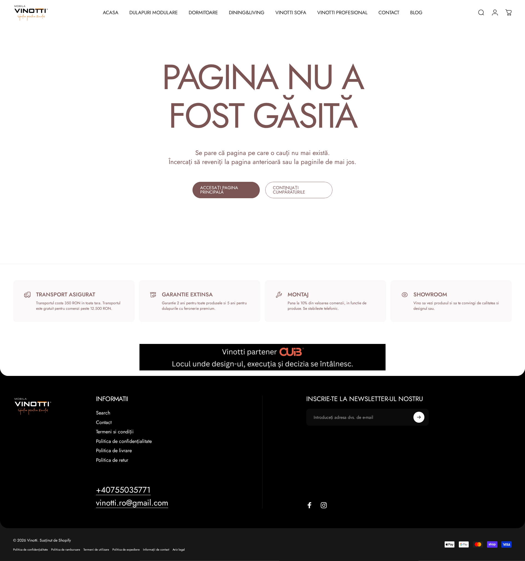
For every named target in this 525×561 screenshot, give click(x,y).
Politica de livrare (114, 451)
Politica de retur (112, 460)
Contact (104, 422)
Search (103, 413)
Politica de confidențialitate (124, 441)
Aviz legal (179, 549)
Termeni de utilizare (96, 549)
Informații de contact (156, 549)
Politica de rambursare (65, 549)
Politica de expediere (126, 549)
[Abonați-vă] (418, 417)
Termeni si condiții (115, 432)
